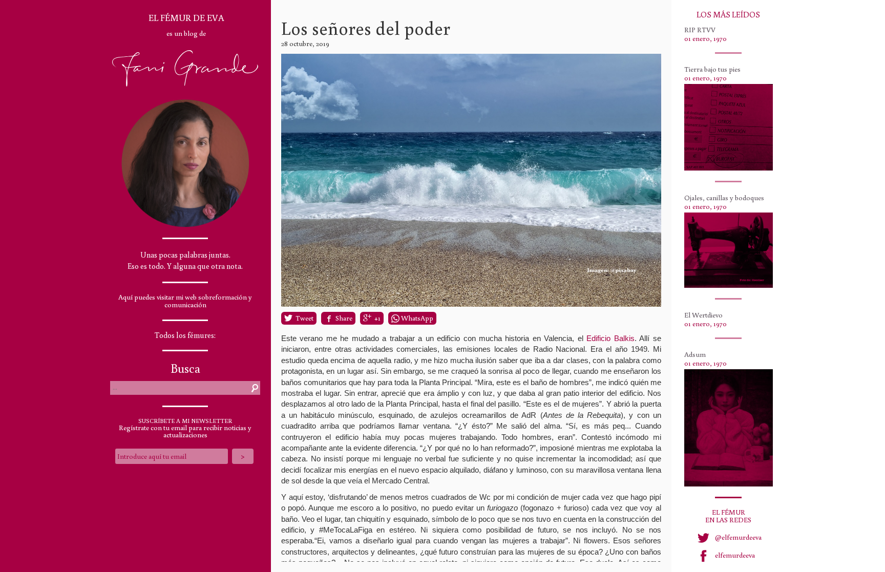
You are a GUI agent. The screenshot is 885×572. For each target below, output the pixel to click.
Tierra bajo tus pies (712, 69)
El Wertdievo (703, 315)
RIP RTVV (699, 29)
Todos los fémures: (185, 335)
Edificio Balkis (610, 338)
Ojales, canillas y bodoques (724, 197)
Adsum (695, 354)
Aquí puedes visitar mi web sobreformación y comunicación (185, 300)
